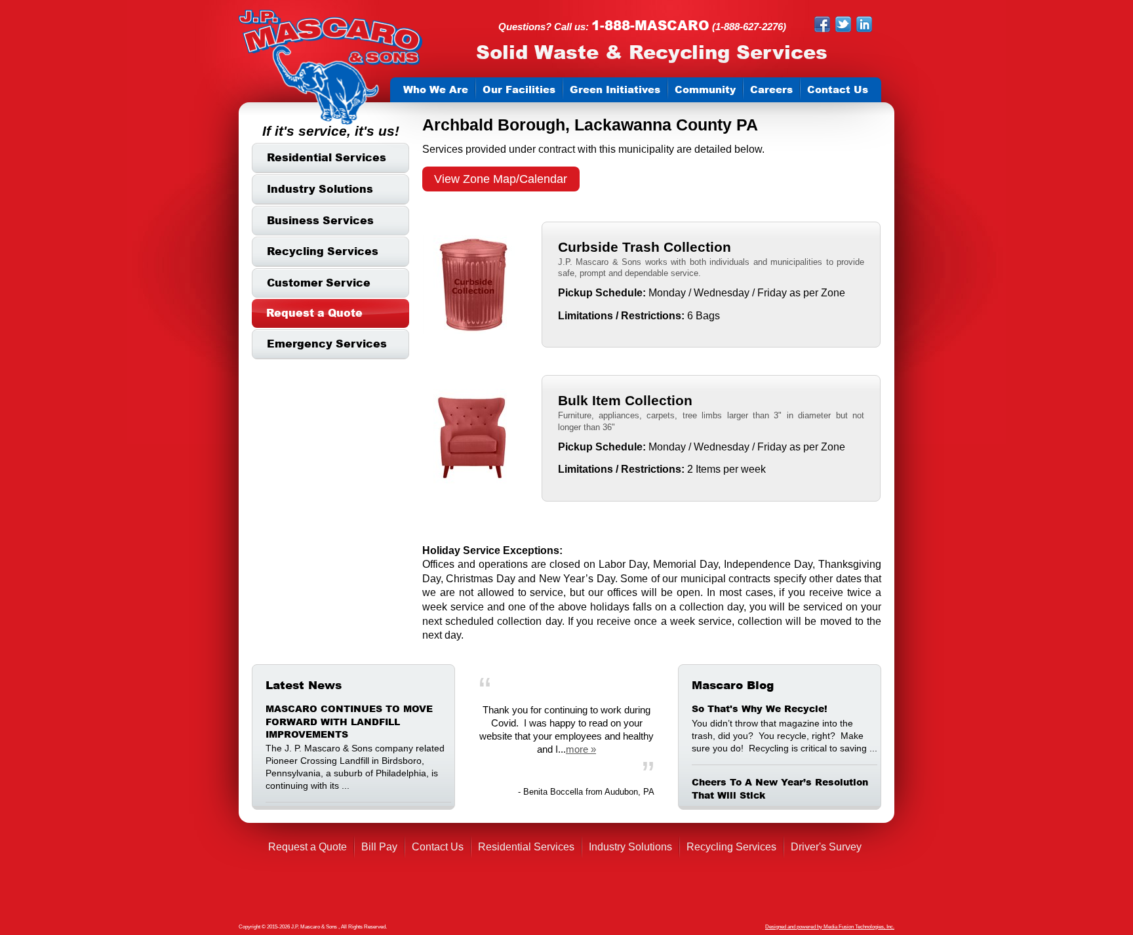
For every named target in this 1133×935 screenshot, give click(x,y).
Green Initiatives (615, 89)
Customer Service (318, 282)
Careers (771, 89)
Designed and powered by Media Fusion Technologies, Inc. (829, 927)
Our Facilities (519, 89)
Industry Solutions (320, 189)
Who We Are (435, 89)
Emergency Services (327, 343)
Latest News (304, 685)
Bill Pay (379, 846)
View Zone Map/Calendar (500, 179)
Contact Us (837, 89)
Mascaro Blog (733, 685)
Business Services (320, 220)
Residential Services (326, 157)
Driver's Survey (826, 846)
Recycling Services (322, 251)
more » (581, 749)
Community (705, 89)
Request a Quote (314, 313)
